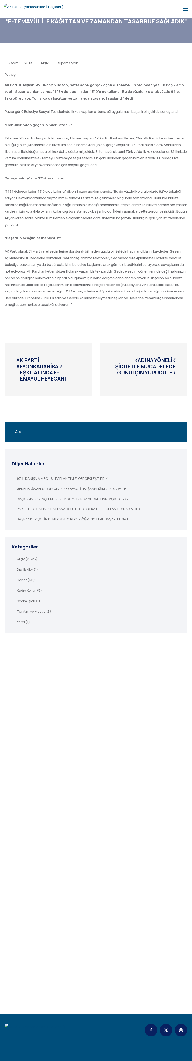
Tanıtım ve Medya (31, 611)
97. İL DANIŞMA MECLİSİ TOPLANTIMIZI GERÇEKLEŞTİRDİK (62, 478)
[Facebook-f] (151, 1030)
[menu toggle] (185, 9)
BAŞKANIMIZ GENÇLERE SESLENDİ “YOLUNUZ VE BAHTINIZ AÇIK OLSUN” (73, 498)
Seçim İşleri (26, 600)
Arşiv (45, 63)
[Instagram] (181, 1030)
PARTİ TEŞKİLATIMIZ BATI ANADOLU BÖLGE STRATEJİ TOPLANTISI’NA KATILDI (79, 508)
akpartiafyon (67, 63)
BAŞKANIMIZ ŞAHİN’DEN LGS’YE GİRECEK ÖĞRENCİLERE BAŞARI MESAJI (73, 519)
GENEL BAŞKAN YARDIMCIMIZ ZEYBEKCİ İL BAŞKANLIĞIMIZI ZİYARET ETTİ (74, 488)
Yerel (21, 622)
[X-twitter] (166, 1030)
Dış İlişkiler (25, 569)
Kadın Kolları (26, 590)
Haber (22, 579)
